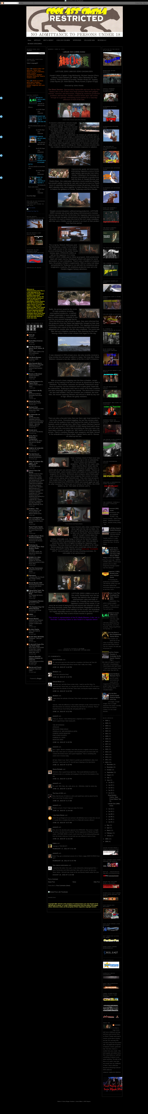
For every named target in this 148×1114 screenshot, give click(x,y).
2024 (106, 726)
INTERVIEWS (77, 40)
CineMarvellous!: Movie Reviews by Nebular (36, 536)
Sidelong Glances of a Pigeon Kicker (36, 382)
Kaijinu (55, 843)
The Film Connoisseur (36, 568)
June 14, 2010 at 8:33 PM (62, 677)
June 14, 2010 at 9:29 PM (62, 742)
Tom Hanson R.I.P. (34, 450)
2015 (106, 749)
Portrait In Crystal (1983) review (40, 99)
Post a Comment (53, 879)
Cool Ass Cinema (31, 207)
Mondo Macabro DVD (35, 583)
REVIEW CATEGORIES (35, 43)
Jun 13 (110, 809)
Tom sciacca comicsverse (60, 865)
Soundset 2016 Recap (35, 610)
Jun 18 (110, 787)
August (109, 775)
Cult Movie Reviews (35, 357)
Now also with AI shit (34, 466)
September (110, 772)
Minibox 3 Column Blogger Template (65, 1101)
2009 (106, 839)
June (108, 780)
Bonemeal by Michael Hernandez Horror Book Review (35, 395)
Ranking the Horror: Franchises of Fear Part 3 (40, 180)
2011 (106, 759)
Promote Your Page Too (32, 211)
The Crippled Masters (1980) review (41, 138)
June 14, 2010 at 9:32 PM (62, 764)
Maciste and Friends (35, 667)
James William (79, 1101)
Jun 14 (110, 793)
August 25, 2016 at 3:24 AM (63, 875)
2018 (106, 741)
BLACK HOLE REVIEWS (36, 637)
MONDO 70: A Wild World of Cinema (35, 558)
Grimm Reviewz (34, 618)
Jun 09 (110, 814)
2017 (106, 744)
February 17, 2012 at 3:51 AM (64, 848)
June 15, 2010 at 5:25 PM (62, 779)
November (110, 767)
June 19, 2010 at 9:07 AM (62, 822)
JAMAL (31, 614)
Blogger (39, 678)
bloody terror (33, 430)
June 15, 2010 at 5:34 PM (62, 788)
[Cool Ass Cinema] (27, 209)
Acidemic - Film (34, 508)
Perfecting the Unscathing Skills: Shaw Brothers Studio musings (36, 547)
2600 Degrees (87, 1101)
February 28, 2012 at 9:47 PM (64, 861)
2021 (106, 733)
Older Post (97, 882)
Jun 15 (110, 790)
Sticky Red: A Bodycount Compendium (33, 437)
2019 (106, 739)
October (109, 769)
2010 (106, 762)
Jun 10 (110, 811)
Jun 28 (110, 782)
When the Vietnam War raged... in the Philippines (36, 463)
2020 (106, 736)
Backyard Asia (33, 407)
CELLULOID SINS (89, 40)
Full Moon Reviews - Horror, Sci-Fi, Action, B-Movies (36, 348)
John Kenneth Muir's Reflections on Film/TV (36, 364)
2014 (106, 752)
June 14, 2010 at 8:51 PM (62, 711)
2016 (106, 746)
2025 (106, 723)
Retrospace (32, 575)
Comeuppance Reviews (36, 601)
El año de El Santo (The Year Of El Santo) (36, 645)
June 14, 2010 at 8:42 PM (62, 691)
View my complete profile (112, 1072)
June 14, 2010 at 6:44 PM (62, 667)
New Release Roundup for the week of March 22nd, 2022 (36, 530)
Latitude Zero (85, 650)
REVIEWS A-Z (102, 40)
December (110, 764)
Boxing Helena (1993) (35, 403)
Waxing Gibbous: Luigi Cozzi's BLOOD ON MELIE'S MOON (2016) (35, 512)
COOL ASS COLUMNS (63, 40)
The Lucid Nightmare (35, 518)
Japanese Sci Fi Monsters (71, 650)
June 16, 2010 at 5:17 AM (62, 801)
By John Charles (34, 629)
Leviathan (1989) (33, 359)
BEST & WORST (48, 40)
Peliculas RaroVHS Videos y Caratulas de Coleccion (35, 658)
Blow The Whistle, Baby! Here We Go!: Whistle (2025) (35, 442)
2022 (106, 731)
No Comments (41, 152)
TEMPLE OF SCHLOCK (36, 448)
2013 (106, 754)
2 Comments (40, 113)
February (109, 833)
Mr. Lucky (31, 342)
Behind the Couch (34, 401)
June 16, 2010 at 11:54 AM (63, 810)
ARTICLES (37, 40)
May (108, 825)
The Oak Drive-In (34, 454)
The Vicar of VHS (58, 793)
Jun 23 (110, 785)
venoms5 (55, 716)
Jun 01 (110, 822)
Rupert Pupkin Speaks (36, 527)
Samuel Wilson (57, 681)
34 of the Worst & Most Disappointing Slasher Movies (114, 634)
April (108, 828)
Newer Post (51, 882)
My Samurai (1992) (34, 602)
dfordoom (55, 671)
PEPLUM (31, 335)
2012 (106, 757)
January (109, 835)
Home (29, 40)
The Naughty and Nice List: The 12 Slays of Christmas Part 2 (41, 119)
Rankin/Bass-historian (36, 341)
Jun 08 (110, 816)
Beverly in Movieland (35, 374)
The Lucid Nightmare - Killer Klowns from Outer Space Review (36, 521)
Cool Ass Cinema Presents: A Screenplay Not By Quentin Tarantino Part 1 (114, 656)
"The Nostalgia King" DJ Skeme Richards (36, 607)
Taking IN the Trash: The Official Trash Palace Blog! (36, 592)
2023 (106, 728)
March (109, 830)
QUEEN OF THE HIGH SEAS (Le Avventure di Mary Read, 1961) (36, 562)
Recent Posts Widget (31, 195)
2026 (106, 720)
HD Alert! (31, 336)
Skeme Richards (57, 659)
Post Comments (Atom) (63, 885)
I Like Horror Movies (58, 815)
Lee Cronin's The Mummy (36, 431)
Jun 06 (110, 819)
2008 (106, 841)
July (108, 777)
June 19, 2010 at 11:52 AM (63, 839)
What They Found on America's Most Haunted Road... (35, 368)
